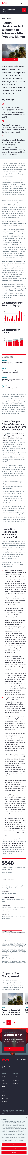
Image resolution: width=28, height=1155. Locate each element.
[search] (21, 3)
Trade (3, 1095)
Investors (4, 1083)
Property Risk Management (9, 9)
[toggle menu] (25, 3)
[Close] (26, 1117)
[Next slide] (9, 1022)
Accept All (14, 1152)
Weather (4, 1102)
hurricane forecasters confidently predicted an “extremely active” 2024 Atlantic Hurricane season (13, 437)
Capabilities (16, 1077)
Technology (5, 1098)
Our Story (4, 1077)
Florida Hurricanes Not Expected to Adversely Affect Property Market (11, 1012)
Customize (14, 1145)
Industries (16, 1080)
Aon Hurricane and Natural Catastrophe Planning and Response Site (13, 845)
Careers (4, 1080)
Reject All (14, 1148)
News (3, 1086)
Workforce (5, 1105)
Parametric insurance (11, 717)
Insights (15, 1083)
